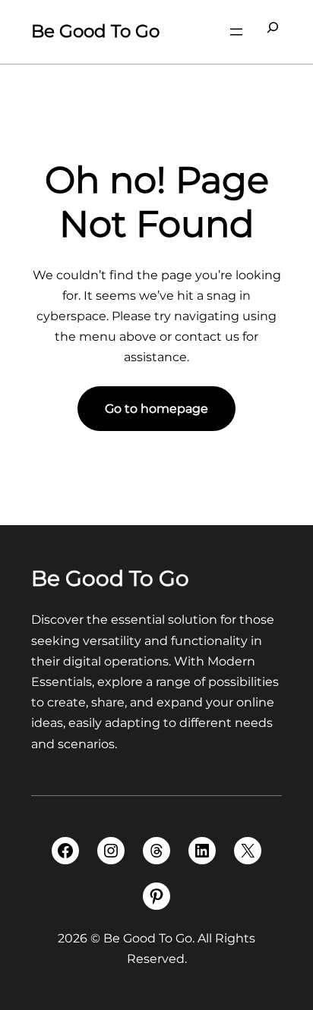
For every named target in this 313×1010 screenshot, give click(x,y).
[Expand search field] (273, 32)
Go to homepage (156, 408)
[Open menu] (236, 32)
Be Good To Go (95, 31)
